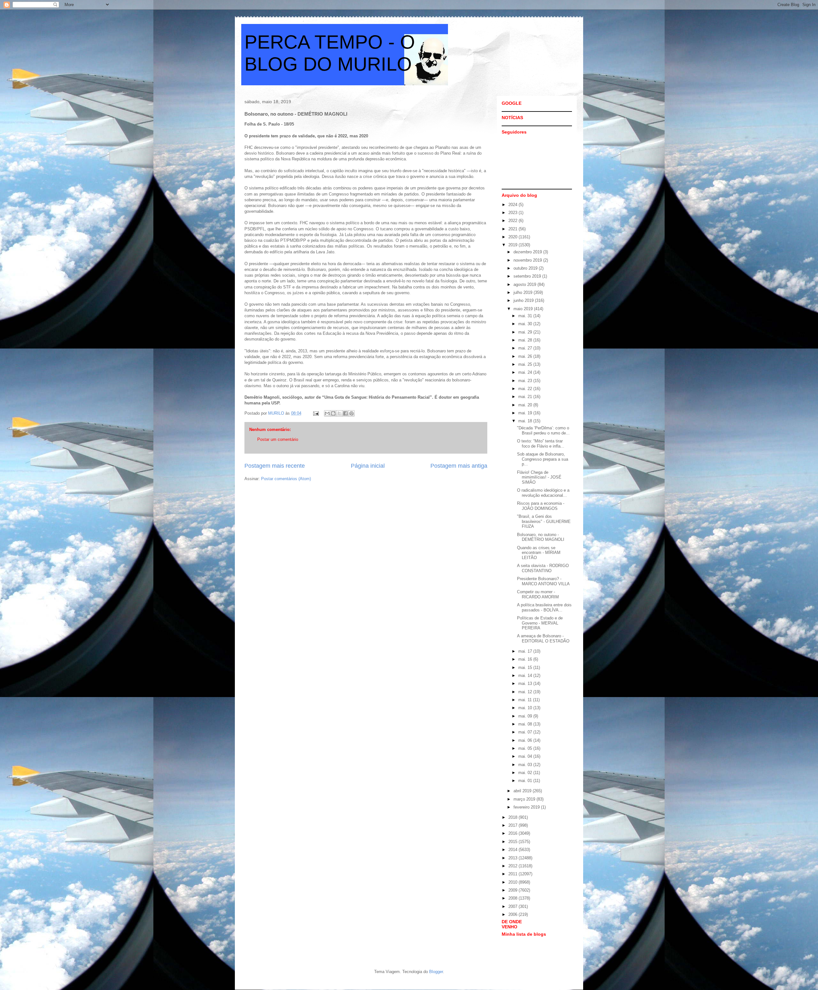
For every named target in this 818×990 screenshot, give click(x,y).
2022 (513, 220)
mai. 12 (525, 691)
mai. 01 (525, 780)
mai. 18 (525, 420)
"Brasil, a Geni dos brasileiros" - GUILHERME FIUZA (544, 521)
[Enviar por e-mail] (327, 413)
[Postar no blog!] (333, 413)
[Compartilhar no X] (339, 413)
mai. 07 (525, 732)
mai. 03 (525, 764)
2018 (513, 817)
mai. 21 (525, 396)
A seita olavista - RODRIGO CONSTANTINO (543, 568)
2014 (513, 849)
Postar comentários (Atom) (286, 478)
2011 (513, 873)
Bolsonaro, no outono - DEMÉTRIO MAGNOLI (540, 537)
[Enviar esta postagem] (315, 413)
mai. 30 (525, 323)
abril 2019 (523, 790)
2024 (513, 204)
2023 (513, 212)
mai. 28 (525, 340)
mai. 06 (525, 740)
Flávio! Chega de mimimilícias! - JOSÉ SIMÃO (539, 477)
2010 (513, 882)
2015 (513, 841)
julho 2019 (523, 292)
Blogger (436, 971)
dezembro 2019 (528, 251)
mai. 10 (525, 707)
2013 (513, 858)
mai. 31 (525, 315)
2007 (513, 906)
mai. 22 (525, 388)
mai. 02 (525, 772)
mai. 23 (525, 380)
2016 (513, 833)
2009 (513, 890)
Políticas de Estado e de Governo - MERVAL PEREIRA (540, 623)
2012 (513, 865)
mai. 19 (525, 413)
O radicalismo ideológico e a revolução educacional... (543, 493)
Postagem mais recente (274, 466)
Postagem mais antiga (458, 466)
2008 (513, 898)
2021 (513, 228)
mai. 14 (525, 675)
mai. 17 (525, 651)
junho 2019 (524, 300)
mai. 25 (525, 364)
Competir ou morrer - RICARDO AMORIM (538, 594)
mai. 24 (525, 372)
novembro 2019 (528, 260)
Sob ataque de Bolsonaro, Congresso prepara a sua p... (542, 459)
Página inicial (368, 466)
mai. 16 (525, 659)
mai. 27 (525, 348)
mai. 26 (525, 356)
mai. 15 (525, 667)
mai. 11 (525, 699)
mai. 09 (525, 716)
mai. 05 (525, 748)
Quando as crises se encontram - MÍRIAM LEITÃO (538, 552)
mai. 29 (525, 332)
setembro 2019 (527, 276)
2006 (513, 914)
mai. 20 (525, 405)
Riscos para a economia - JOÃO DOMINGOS (540, 506)
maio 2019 (523, 308)
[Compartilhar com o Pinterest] (351, 413)
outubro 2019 (526, 268)
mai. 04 (525, 756)
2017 (513, 825)
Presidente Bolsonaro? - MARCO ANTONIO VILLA (543, 581)
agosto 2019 (525, 284)
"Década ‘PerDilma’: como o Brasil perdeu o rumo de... (543, 430)
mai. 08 (525, 724)
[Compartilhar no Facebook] (345, 413)
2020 (513, 236)
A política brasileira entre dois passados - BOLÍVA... (544, 607)
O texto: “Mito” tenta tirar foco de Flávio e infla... (540, 444)
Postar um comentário (277, 439)
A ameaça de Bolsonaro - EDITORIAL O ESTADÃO (543, 638)
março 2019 (524, 799)
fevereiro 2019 (527, 807)
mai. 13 (525, 683)
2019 (513, 244)
